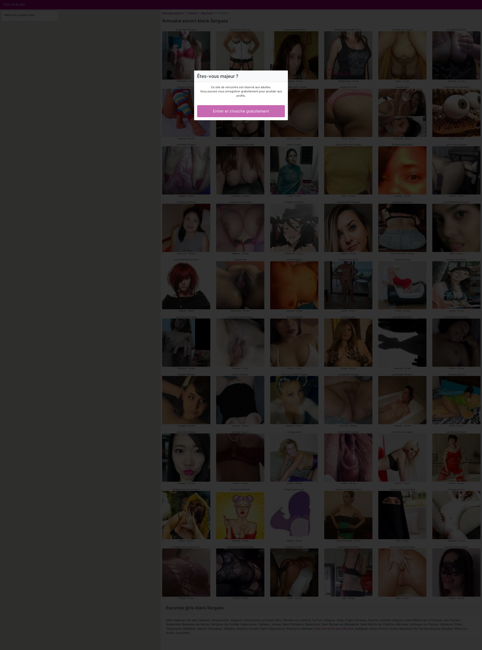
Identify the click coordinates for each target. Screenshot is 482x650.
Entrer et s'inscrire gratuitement (241, 111)
